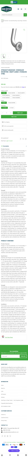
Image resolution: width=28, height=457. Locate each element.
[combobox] (14, 14)
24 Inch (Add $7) (21, 92)
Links (2, 391)
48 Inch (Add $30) (16, 97)
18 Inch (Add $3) (11, 92)
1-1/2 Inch (11, 107)
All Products (3, 394)
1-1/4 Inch (4, 107)
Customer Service (4, 417)
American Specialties (5, 67)
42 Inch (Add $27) (6, 97)
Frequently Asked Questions (6, 403)
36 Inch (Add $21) (16, 95)
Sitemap (2, 397)
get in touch (9, 140)
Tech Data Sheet (9, 337)
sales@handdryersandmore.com (11, 432)
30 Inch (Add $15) (6, 95)
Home (2, 19)
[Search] (25, 14)
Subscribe (23, 356)
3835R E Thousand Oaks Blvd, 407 (11, 428)
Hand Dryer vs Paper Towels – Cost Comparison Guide (12, 400)
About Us (3, 388)
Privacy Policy (4, 420)
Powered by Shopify (21, 442)
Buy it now (14, 116)
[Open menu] (25, 9)
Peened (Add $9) (11, 102)
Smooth (4, 102)
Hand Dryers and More (11, 442)
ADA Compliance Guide (5, 406)
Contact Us (3, 414)
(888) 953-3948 (6, 430)
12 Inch (3, 92)
